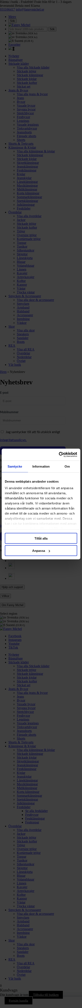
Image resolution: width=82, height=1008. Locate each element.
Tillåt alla (41, 538)
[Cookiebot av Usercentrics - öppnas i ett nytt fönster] (59, 454)
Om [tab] (67, 466)
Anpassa (38, 550)
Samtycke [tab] (15, 466)
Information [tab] (41, 466)
